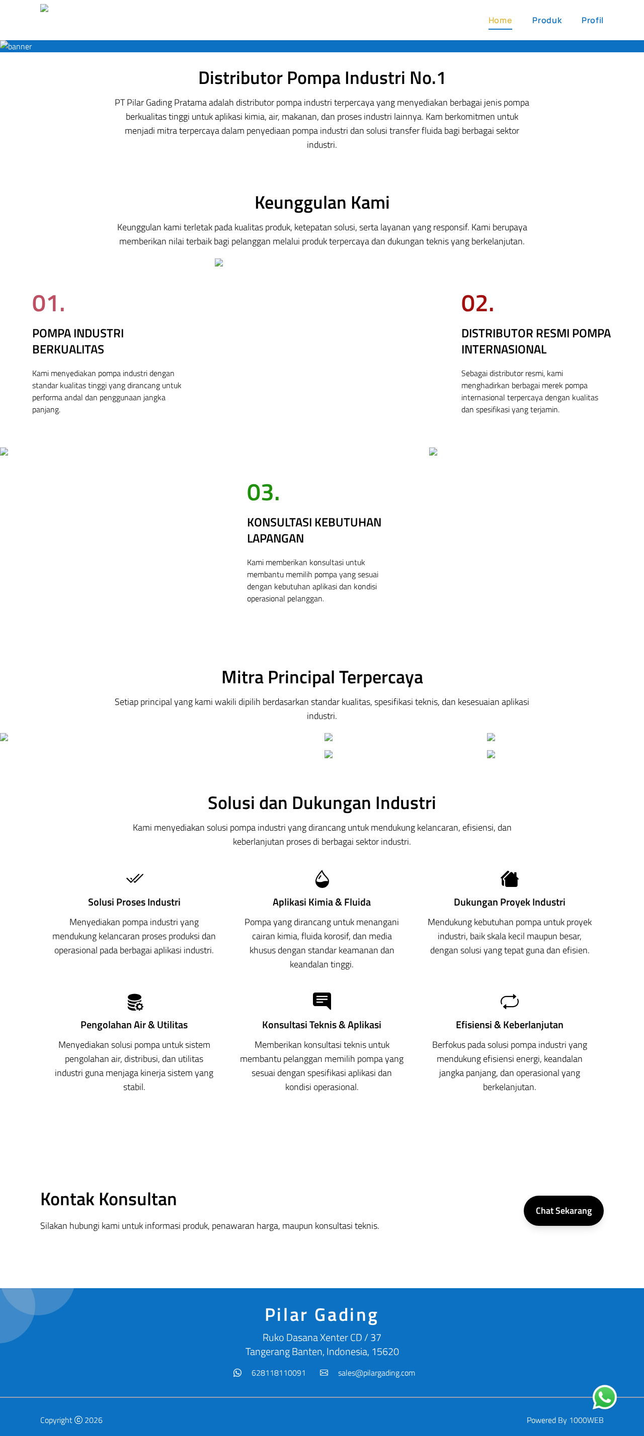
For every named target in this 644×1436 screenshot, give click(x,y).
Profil (593, 20)
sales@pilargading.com (376, 1373)
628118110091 (279, 1373)
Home (501, 20)
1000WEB (586, 1420)
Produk (546, 20)
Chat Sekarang (564, 1210)
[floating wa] (605, 1397)
